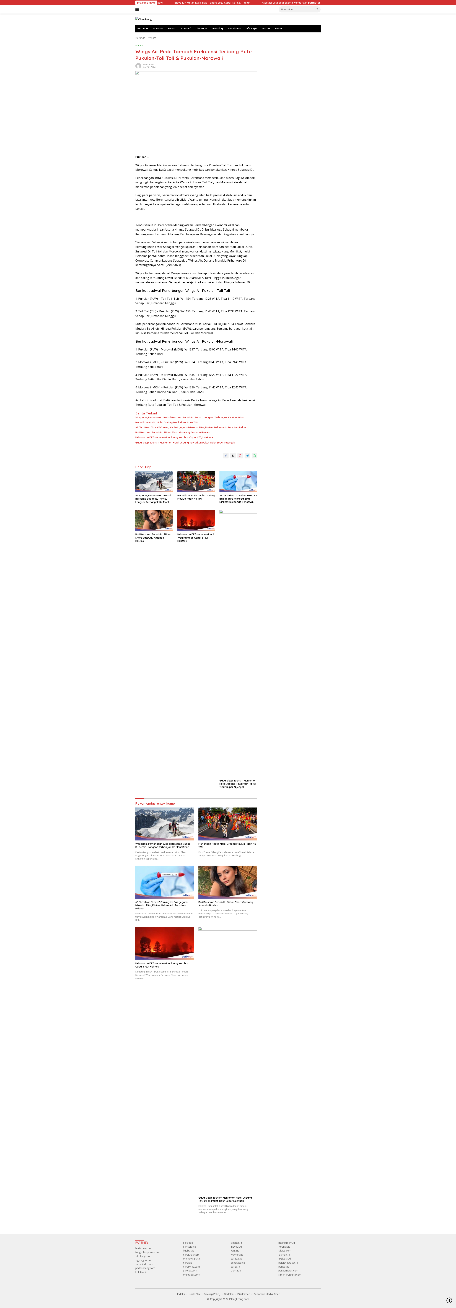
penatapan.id (238, 1262)
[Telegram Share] (247, 455)
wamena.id (237, 1254)
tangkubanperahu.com (148, 1252)
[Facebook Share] (226, 455)
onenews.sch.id (192, 1258)
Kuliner (279, 28)
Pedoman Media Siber (267, 1294)
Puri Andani (148, 64)
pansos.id (283, 1266)
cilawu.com (284, 1250)
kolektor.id (141, 1272)
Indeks (181, 1294)
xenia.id (235, 1250)
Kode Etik (194, 1294)
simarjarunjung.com (289, 1274)
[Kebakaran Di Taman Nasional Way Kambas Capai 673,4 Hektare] (196, 520)
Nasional (158, 28)
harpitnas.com (191, 1254)
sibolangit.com (143, 1256)
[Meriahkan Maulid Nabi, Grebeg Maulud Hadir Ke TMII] (196, 481)
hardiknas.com (191, 1266)
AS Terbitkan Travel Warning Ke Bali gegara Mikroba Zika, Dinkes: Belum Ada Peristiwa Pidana (191, 427)
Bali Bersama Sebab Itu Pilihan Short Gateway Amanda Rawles (172, 432)
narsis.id (187, 1262)
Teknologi (217, 28)
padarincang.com (145, 1268)
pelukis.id (188, 1242)
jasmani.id (284, 1254)
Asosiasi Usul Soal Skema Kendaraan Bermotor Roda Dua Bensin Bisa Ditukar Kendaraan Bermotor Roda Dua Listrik (279, 2)
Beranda (143, 28)
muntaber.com (191, 1274)
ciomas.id (236, 1270)
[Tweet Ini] (233, 455)
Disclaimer (243, 1294)
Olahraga (201, 28)
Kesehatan (234, 28)
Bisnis (171, 28)
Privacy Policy (212, 1294)
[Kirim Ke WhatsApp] (254, 455)
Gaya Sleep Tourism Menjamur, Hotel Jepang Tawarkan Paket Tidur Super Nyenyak (185, 442)
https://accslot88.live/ (274, 38)
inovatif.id (236, 1246)
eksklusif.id (284, 1258)
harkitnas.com (143, 1248)
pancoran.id (189, 1246)
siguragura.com (144, 1260)
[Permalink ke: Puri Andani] (138, 65)
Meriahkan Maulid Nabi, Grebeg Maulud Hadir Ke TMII (166, 422)
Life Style (251, 28)
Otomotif (185, 28)
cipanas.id (236, 1242)
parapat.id (236, 1258)
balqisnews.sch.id (288, 1262)
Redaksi (229, 1294)
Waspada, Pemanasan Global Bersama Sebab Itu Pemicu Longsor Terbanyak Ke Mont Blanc (190, 417)
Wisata (266, 28)
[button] (317, 9)
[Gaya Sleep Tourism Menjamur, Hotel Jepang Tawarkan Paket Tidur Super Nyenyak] (238, 643)
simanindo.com (144, 1264)
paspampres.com (288, 1270)
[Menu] (137, 9)
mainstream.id (286, 1242)
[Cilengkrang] (143, 19)
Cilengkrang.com (239, 1299)
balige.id (235, 1266)
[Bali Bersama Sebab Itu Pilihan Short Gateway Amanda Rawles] (154, 520)
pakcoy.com (190, 1270)
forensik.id (284, 1246)
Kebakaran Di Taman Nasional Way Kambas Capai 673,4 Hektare (174, 437)
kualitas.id (188, 1250)
